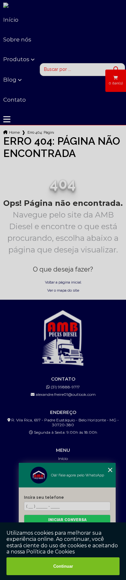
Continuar (63, 566)
